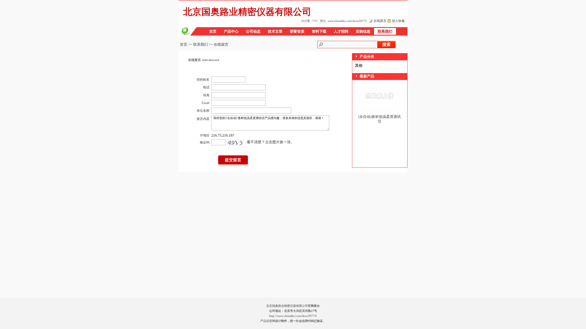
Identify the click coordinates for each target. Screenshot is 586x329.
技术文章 (275, 31)
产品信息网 (267, 321)
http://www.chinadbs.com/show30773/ (293, 316)
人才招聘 (341, 31)
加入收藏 (398, 21)
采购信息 (363, 31)
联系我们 (385, 31)
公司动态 (253, 31)
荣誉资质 (297, 31)
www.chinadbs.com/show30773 (347, 21)
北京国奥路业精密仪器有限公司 (287, 306)
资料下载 (319, 31)
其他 (358, 65)
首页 (213, 31)
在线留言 (380, 21)
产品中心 (231, 31)
